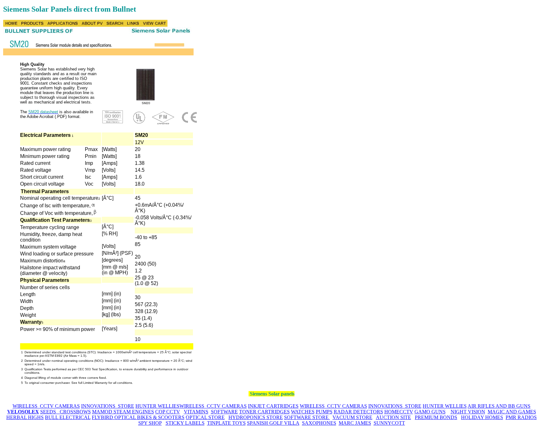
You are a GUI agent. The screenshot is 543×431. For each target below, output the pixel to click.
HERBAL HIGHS (25, 417)
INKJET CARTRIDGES (273, 406)
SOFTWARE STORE (307, 417)
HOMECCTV (398, 411)
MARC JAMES (355, 423)
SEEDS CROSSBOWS (65, 411)
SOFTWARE (224, 411)
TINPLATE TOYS (226, 423)
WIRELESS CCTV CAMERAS (46, 406)
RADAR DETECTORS (358, 411)
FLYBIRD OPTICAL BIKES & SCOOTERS (138, 417)
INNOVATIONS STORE (107, 406)
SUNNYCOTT (389, 423)
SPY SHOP (150, 423)
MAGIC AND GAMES (512, 411)
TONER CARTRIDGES (264, 411)
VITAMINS (196, 411)
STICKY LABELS (185, 423)
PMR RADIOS (521, 417)
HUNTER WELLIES (157, 406)
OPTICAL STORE (205, 417)
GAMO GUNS (430, 411)
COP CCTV (167, 411)
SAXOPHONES (319, 423)
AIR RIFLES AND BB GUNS (499, 406)
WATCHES (303, 411)
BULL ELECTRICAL (67, 417)
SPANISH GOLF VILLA (273, 423)
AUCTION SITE (393, 417)
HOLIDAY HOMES (482, 417)
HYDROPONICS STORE (255, 417)
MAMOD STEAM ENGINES (123, 411)
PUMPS (324, 411)
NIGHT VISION (468, 411)
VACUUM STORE (352, 417)
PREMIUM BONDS (436, 417)
